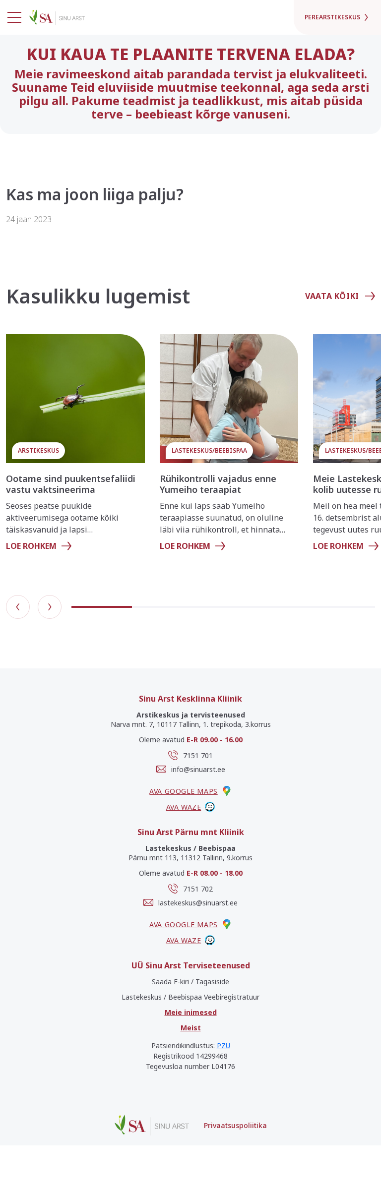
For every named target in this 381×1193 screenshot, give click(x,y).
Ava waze (183, 807)
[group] (75, 446)
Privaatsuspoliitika (235, 1125)
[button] (18, 607)
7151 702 (198, 889)
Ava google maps (183, 791)
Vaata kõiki (332, 296)
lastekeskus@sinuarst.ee (198, 902)
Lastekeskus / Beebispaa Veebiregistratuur (190, 997)
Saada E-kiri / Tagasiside (190, 981)
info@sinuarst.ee (198, 769)
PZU (223, 1045)
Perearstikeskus (332, 17)
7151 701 (198, 755)
